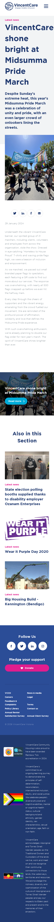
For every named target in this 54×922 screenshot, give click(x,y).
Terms (30, 705)
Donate (29, 668)
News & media (34, 693)
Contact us (32, 709)
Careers (9, 697)
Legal (30, 697)
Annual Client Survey (38, 716)
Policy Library (12, 709)
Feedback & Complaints (11, 703)
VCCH (8, 693)
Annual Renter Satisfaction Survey (14, 714)
